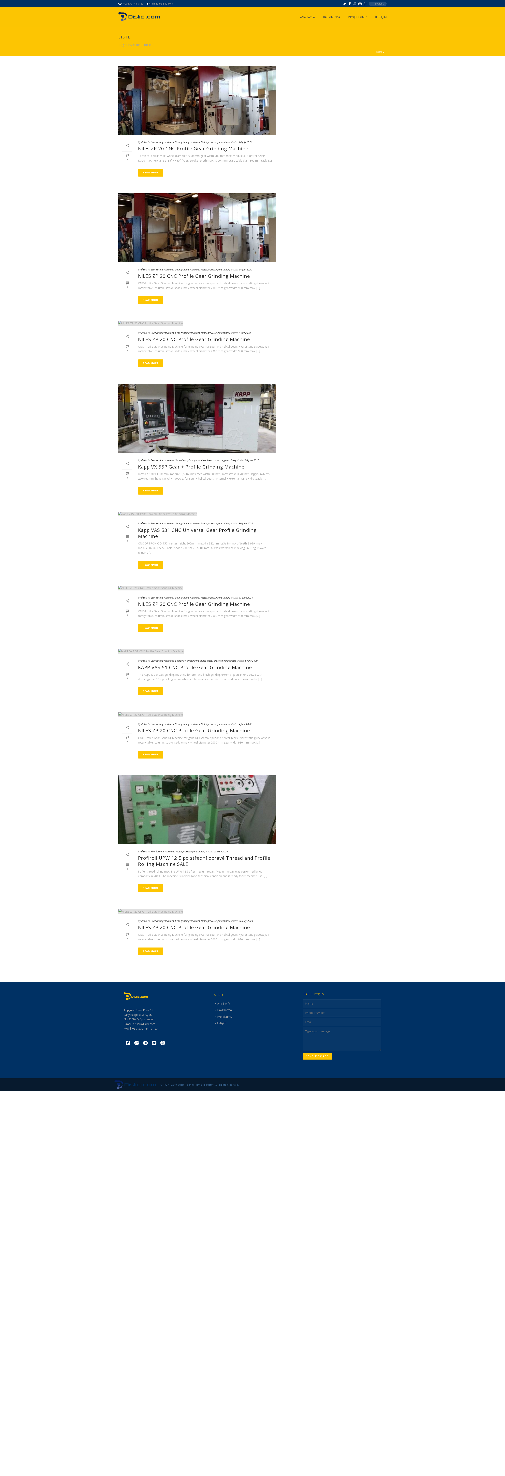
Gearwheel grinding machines (190, 460)
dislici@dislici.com (162, 3)
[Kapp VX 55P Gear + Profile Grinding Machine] (197, 418)
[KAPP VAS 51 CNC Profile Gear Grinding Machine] (197, 651)
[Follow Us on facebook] (128, 1043)
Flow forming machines (163, 851)
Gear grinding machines (187, 142)
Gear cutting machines (162, 142)
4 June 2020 (245, 724)
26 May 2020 (246, 921)
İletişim (381, 17)
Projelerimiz (357, 17)
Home (378, 52)
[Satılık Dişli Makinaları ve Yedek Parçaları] (135, 1084)
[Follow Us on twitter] (154, 1043)
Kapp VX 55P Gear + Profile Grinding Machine (191, 466)
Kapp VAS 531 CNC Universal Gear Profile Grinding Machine (197, 533)
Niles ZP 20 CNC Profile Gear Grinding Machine (193, 148)
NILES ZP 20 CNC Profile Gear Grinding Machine (194, 276)
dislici (144, 142)
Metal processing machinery (215, 142)
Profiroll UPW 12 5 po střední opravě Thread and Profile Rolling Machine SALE (204, 861)
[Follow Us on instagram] (145, 1043)
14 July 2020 (245, 269)
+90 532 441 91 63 (133, 3)
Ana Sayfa (307, 17)
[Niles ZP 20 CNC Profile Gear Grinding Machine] (197, 100)
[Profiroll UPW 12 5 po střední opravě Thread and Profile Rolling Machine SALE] (197, 809)
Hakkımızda (331, 17)
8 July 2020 (245, 333)
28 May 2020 (221, 851)
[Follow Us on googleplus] (136, 1043)
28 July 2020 (245, 142)
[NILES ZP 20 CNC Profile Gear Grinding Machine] (197, 227)
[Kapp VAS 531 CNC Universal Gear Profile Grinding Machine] (197, 513)
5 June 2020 (251, 660)
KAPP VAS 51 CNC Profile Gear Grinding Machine (195, 667)
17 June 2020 (246, 597)
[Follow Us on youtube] (162, 1043)
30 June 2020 (252, 460)
